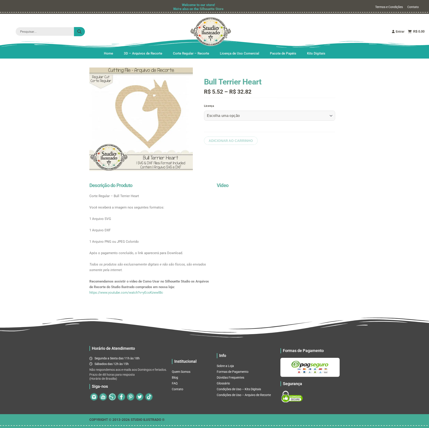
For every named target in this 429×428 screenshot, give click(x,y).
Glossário (223, 383)
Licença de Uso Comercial (239, 53)
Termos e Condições (389, 7)
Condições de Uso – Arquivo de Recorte (244, 395)
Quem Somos (181, 371)
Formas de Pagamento (232, 371)
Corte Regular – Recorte (191, 53)
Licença (209, 106)
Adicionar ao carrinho (231, 141)
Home (108, 53)
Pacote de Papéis (283, 53)
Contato (413, 7)
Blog (175, 377)
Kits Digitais (316, 53)
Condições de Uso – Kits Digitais (239, 389)
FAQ (175, 383)
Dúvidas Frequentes (230, 377)
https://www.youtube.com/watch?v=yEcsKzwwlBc (126, 293)
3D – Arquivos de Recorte (143, 53)
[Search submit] (79, 31)
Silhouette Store (211, 9)
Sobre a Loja (225, 366)
